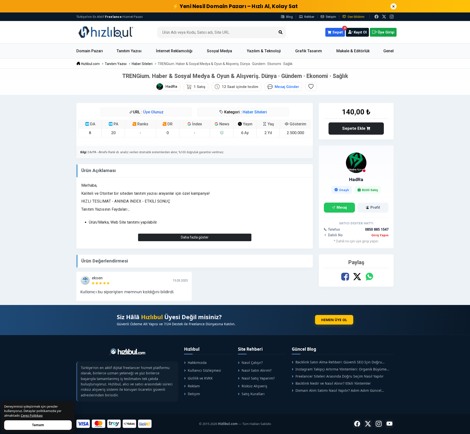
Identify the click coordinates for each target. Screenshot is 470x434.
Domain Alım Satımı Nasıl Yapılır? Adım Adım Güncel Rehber (336, 390)
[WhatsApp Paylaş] (369, 277)
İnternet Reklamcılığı (174, 51)
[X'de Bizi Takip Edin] (384, 17)
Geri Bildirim (356, 17)
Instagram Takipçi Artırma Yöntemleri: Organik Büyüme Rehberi (339, 369)
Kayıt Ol (360, 32)
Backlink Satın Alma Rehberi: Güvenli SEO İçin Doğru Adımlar (337, 362)
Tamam (38, 425)
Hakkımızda (197, 362)
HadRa (356, 179)
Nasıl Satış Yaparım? (258, 378)
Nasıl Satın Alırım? (256, 370)
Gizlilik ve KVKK (200, 378)
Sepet (338, 31)
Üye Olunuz (153, 112)
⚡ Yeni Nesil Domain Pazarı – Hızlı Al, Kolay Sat (235, 6)
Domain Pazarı (89, 51)
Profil (375, 208)
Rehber (309, 17)
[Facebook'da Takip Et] (357, 424)
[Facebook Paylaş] (345, 277)
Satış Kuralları (253, 393)
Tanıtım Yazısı (129, 51)
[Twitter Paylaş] (357, 277)
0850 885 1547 (376, 230)
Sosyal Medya (219, 51)
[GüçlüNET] (145, 423)
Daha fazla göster (195, 237)
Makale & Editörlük (353, 51)
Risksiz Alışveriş (254, 386)
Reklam (194, 386)
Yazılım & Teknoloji (264, 51)
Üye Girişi (385, 32)
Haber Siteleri (255, 112)
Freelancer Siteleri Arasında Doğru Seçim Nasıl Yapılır (339, 376)
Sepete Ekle (354, 128)
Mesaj (342, 208)
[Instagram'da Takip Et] (392, 17)
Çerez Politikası (32, 415)
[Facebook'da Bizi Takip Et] (376, 17)
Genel (388, 51)
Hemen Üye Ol (334, 319)
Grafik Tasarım (308, 51)
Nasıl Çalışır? (252, 362)
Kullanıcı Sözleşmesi (204, 370)
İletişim (331, 17)
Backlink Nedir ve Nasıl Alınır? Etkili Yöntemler (333, 383)
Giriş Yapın (379, 235)
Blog (289, 17)
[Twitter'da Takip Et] (368, 424)
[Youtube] (389, 424)
